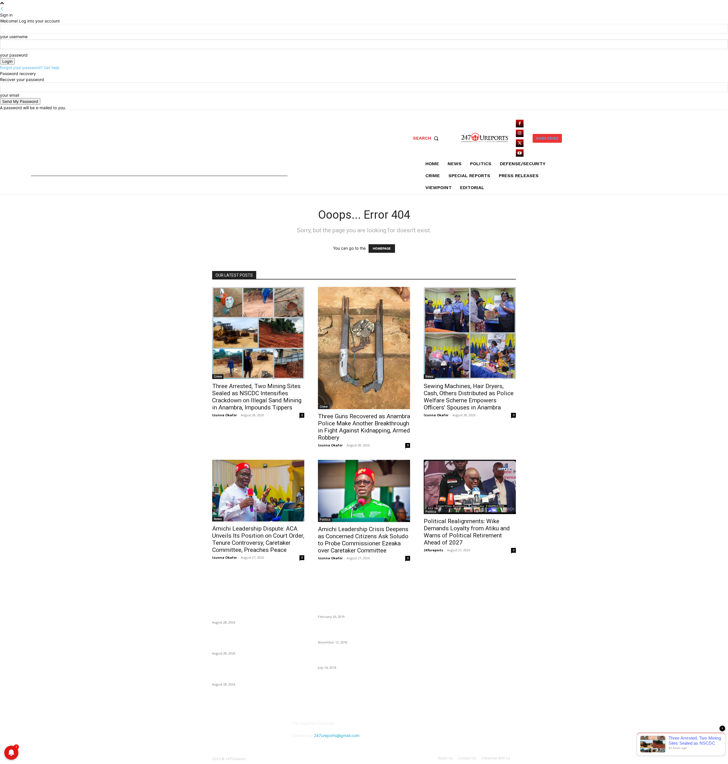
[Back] (2, 9)
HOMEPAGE (382, 248)
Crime (218, 376)
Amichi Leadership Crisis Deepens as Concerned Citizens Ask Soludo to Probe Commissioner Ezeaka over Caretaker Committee (363, 540)
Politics (325, 519)
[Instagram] (520, 133)
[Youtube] (520, 153)
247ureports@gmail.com (336, 735)
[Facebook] (520, 123)
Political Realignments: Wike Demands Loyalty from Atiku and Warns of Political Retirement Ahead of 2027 (467, 532)
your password (14, 55)
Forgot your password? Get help (29, 67)
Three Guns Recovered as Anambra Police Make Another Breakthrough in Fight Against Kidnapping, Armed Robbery (364, 427)
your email (9, 95)
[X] (520, 143)
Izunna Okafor (224, 415)
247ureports (433, 550)
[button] (427, 138)
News (429, 376)
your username (14, 36)
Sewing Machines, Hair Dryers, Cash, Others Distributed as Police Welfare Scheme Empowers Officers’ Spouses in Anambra (469, 397)
